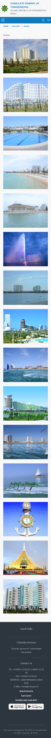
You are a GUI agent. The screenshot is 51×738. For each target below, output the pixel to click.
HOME (5, 26)
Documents (26, 652)
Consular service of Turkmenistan (26, 648)
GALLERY (16, 26)
